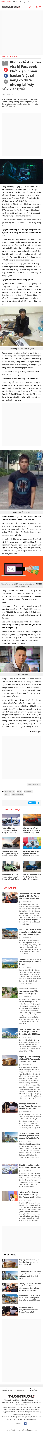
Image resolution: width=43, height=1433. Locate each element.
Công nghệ (34, 1390)
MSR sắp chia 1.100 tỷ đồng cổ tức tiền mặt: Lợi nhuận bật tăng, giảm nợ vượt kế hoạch (30, 932)
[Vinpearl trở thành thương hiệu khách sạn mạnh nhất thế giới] (10, 963)
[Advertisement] (21, 32)
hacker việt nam (9, 791)
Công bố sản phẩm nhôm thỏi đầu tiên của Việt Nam (30, 1166)
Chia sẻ (33, 803)
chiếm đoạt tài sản (17, 794)
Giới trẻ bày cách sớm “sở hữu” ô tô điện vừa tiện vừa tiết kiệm (32, 877)
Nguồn (33, 784)
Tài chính (19, 1389)
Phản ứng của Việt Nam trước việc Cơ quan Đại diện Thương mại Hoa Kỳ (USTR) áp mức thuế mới (29, 1194)
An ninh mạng (28, 791)
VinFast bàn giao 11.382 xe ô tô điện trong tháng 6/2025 (9, 830)
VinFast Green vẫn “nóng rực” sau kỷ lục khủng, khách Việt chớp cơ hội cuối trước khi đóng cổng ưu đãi (10, 853)
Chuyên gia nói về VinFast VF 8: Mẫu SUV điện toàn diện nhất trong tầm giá (32, 830)
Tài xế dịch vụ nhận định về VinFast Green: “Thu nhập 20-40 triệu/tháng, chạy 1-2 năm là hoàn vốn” (32, 853)
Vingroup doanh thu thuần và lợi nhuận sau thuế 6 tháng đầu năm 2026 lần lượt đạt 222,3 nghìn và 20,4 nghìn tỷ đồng (30, 1031)
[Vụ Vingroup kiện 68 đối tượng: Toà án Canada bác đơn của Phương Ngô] (10, 1107)
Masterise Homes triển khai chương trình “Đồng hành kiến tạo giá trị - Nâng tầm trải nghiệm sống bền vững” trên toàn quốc (29, 991)
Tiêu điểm (5, 1389)
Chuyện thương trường (7, 1390)
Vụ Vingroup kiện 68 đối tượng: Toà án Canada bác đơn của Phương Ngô (29, 1106)
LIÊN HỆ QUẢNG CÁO (13, 1430)
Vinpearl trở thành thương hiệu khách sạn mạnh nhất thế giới (30, 961)
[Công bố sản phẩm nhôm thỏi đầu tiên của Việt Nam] (10, 1169)
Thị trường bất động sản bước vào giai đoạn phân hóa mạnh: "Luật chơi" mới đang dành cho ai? (29, 1135)
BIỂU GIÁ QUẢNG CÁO (29, 1430)
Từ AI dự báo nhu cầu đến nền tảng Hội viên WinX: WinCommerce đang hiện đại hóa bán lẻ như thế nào (30, 896)
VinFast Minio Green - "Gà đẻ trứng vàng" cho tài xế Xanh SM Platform (10, 877)
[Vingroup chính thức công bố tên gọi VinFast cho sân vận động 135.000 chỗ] (10, 1060)
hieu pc (7, 794)
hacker (19, 791)
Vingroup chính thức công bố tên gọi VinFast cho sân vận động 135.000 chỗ (29, 1058)
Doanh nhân (20, 1390)
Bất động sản (35, 1389)
